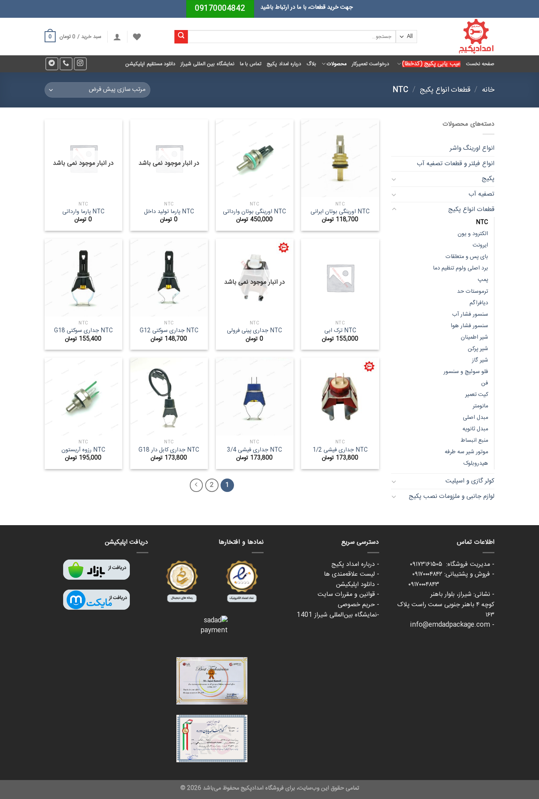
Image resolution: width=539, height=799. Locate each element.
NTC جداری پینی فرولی (254, 331)
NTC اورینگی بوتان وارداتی (254, 212)
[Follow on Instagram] (80, 63)
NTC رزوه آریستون (83, 450)
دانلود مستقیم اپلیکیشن (150, 64)
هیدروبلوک (475, 463)
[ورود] (117, 36)
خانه (488, 90)
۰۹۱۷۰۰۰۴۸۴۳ (451, 585)
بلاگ (311, 64)
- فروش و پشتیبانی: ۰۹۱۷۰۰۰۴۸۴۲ (453, 574)
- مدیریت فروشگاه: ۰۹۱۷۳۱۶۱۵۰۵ (452, 564)
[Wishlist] (137, 36)
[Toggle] (394, 179)
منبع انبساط (474, 440)
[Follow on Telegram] (51, 63)
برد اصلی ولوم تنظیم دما (460, 268)
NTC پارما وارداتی (83, 212)
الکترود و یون (473, 234)
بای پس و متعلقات (466, 257)
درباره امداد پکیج (284, 64)
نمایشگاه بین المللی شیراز (207, 64)
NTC (482, 222)
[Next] (196, 485)
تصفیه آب (481, 194)
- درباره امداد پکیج (355, 564)
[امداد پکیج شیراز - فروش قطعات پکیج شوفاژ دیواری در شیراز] (461, 36)
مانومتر (480, 406)
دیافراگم (479, 303)
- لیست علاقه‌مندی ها (351, 574)
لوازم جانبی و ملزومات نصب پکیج (451, 496)
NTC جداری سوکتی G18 (83, 331)
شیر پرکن (478, 349)
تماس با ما (251, 64)
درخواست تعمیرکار (370, 64)
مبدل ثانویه (475, 429)
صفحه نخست (480, 64)
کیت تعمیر (476, 394)
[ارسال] (181, 36)
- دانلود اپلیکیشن (357, 585)
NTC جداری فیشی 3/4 (254, 450)
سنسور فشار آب (470, 314)
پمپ (483, 279)
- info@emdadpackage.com (452, 625)
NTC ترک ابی (340, 331)
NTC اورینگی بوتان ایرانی (340, 212)
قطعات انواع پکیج (445, 90)
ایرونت (480, 245)
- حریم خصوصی (358, 605)
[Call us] (66, 63)
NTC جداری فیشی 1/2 (340, 450)
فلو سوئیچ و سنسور (466, 371)
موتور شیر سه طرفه (466, 452)
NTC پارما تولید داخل (169, 212)
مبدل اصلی (475, 417)
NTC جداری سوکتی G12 (169, 331)
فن (484, 383)
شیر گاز (480, 360)
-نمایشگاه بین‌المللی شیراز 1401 (338, 615)
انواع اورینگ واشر (472, 148)
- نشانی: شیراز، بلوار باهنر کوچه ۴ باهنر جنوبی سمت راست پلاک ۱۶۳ (445, 605)
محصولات (336, 64)
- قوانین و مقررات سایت (348, 594)
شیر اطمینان (474, 337)
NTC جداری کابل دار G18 (168, 450)
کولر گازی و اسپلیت (469, 481)
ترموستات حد (472, 291)
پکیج (488, 179)
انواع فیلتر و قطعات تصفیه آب (455, 164)
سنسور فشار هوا (469, 326)
